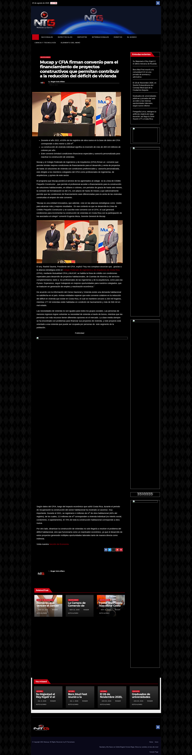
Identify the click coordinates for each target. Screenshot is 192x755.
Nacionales (47, 37)
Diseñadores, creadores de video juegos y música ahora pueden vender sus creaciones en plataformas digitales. (60, 558)
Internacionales (100, 37)
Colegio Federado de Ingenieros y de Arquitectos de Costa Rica (91, 270)
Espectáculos (65, 37)
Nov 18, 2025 (106, 610)
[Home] (35, 37)
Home (151, 742)
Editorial (40, 691)
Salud (39, 600)
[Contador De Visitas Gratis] (145, 494)
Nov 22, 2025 (75, 610)
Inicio (156, 742)
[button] (159, 40)
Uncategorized (45, 57)
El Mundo (132, 37)
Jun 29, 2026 (138, 701)
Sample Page (154, 752)
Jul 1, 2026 (74, 701)
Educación (136, 691)
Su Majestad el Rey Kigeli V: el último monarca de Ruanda (46, 698)
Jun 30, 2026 (106, 701)
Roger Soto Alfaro (58, 82)
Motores (71, 691)
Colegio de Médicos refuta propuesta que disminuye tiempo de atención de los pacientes (103, 558)
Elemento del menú (70, 43)
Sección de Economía (59, 544)
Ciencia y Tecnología (45, 43)
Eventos (118, 37)
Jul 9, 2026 (42, 701)
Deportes (82, 37)
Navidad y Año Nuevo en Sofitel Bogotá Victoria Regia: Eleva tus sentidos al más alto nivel (128, 747)
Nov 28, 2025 (43, 610)
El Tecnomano (70, 742)
